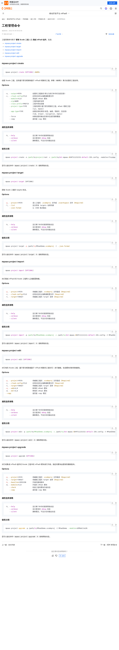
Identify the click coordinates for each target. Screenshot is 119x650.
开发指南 (25, 19)
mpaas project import (13, 50)
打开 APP (112, 3)
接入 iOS (33, 19)
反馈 (63, 556)
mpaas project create (13, 43)
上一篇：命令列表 (8, 545)
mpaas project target (13, 46)
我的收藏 (111, 34)
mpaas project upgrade (14, 56)
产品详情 (58, 34)
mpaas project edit (12, 53)
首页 (3, 19)
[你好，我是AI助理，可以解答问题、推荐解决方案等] (106, 8)
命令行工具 (51, 19)
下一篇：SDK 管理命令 (108, 545)
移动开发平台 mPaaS (13, 19)
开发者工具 (41, 19)
